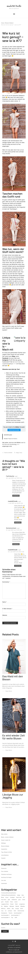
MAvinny (3, 908)
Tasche (10, 913)
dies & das (18, 897)
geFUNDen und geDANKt (14, 947)
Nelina (8, 908)
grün (2, 901)
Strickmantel (21, 910)
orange (17, 908)
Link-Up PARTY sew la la (14, 945)
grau (19, 899)
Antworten (16, 495)
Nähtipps (3, 843)
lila (1, 906)
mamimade (4, 883)
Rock (21, 908)
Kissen (12, 904)
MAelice (6, 906)
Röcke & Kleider (9, 23)
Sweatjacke (4, 913)
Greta (23, 899)
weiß (16, 917)
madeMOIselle (14, 5)
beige (17, 452)
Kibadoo (15, 438)
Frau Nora (3, 899)
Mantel (17, 906)
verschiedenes (5, 855)
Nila (13, 908)
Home (3, 23)
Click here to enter (14, 430)
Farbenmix (4, 868)
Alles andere (4, 834)
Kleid (16, 904)
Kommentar (6, 582)
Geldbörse (14, 899)
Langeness (22, 904)
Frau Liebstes (4, 871)
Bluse (2, 897)
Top (12, 917)
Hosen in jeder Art (5, 840)
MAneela (12, 906)
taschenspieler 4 (5, 917)
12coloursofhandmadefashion (8, 893)
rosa (2, 910)
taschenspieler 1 (18, 913)
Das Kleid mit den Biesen (12, 678)
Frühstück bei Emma (6, 874)
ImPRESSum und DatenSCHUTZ (14, 952)
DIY (24, 897)
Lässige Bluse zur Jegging (12, 796)
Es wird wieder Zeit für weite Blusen (13, 737)
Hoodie (7, 901)
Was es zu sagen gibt (14, 949)
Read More (9, 691)
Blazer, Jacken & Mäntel (7, 837)
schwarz (10, 910)
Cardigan (12, 897)
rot (5, 910)
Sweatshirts (4, 849)
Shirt (15, 910)
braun (6, 897)
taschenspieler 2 (5, 915)
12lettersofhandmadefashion (8, 895)
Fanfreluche (10, 476)
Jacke (15, 901)
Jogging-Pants (5, 904)
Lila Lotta (3, 880)
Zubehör (3, 858)
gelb (9, 899)
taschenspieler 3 (15, 915)
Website (4, 615)
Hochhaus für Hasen (6, 877)
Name (4, 602)
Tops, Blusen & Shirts (6, 852)
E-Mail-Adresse (7, 608)
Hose (11, 901)
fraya (20, 452)
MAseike (22, 906)
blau (23, 895)
